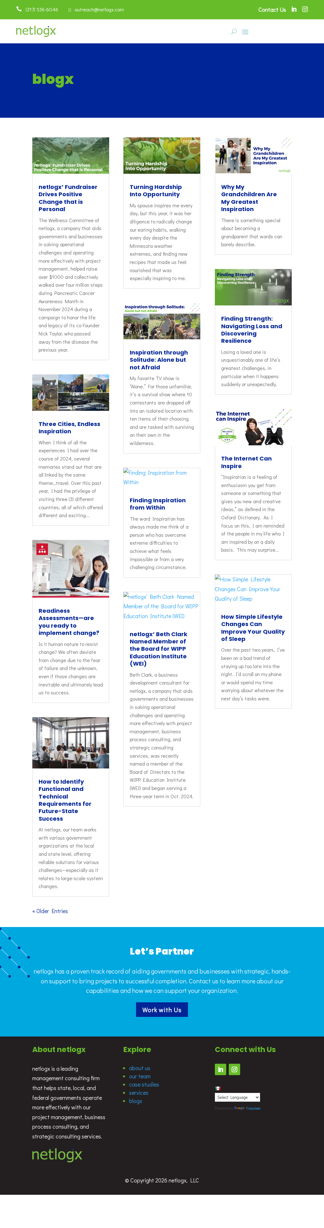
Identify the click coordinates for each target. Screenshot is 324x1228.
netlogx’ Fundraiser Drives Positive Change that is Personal (68, 198)
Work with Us (162, 1010)
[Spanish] (218, 1088)
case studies (144, 1084)
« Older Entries (50, 911)
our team (140, 1076)
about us (139, 1068)
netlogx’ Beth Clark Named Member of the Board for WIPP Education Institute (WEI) (158, 649)
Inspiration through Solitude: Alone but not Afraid (159, 359)
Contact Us (272, 9)
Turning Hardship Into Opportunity (156, 190)
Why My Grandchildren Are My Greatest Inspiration (249, 198)
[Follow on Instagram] (234, 1069)
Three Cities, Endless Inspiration (69, 427)
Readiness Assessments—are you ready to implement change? (69, 622)
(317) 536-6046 (40, 9)
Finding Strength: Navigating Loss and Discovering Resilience (251, 330)
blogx (135, 1101)
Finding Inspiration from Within (158, 503)
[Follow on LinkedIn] (220, 1069)
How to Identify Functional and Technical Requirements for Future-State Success (65, 800)
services (138, 1092)
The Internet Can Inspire (246, 462)
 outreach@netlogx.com (96, 9)
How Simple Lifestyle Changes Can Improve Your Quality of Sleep (253, 628)
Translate (253, 1108)
